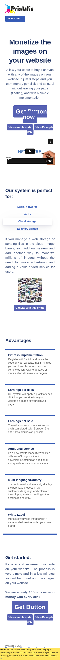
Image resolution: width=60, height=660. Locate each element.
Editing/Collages (27, 228)
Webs (27, 214)
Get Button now (31, 114)
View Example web (40, 129)
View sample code (19, 127)
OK (1, 659)
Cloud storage (27, 221)
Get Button (30, 607)
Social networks (27, 206)
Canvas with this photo (30, 307)
